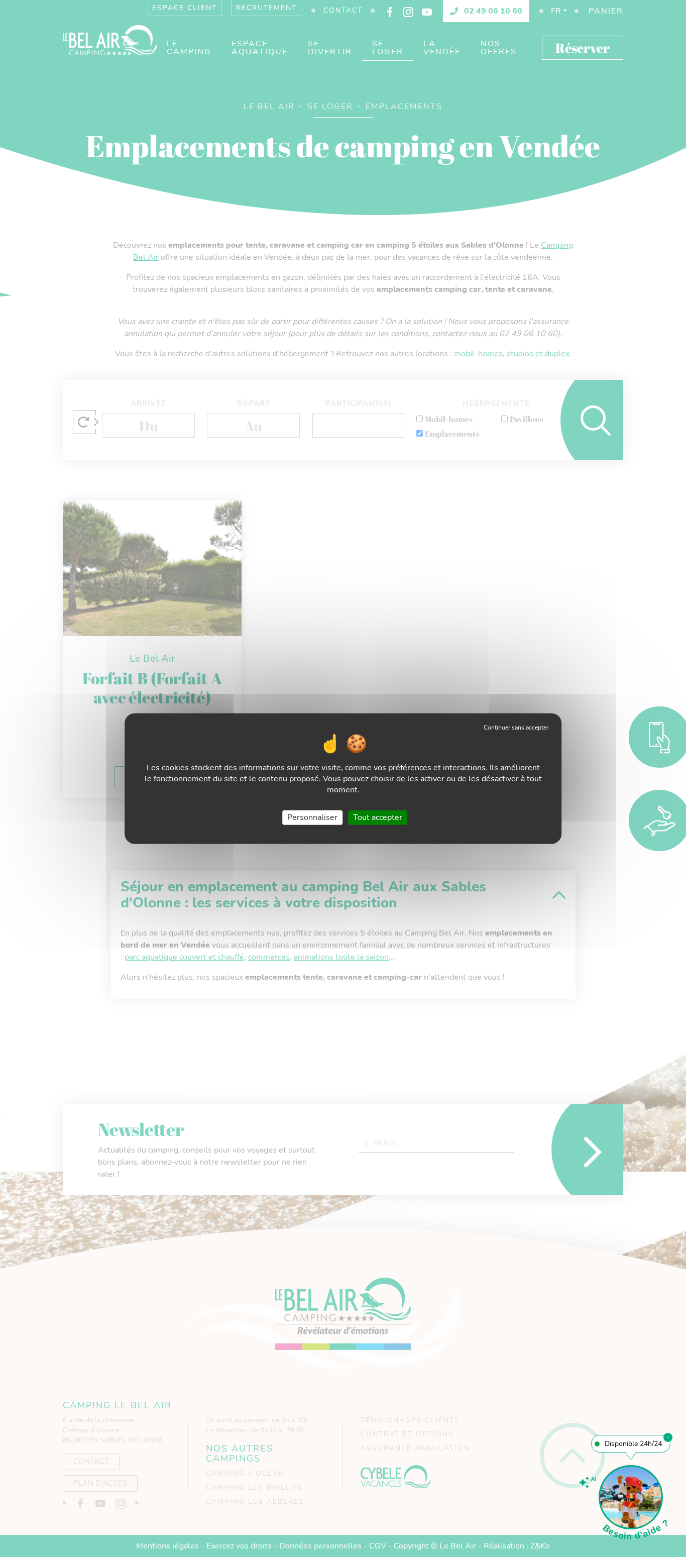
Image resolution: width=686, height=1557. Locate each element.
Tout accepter (377, 817)
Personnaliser (312, 817)
